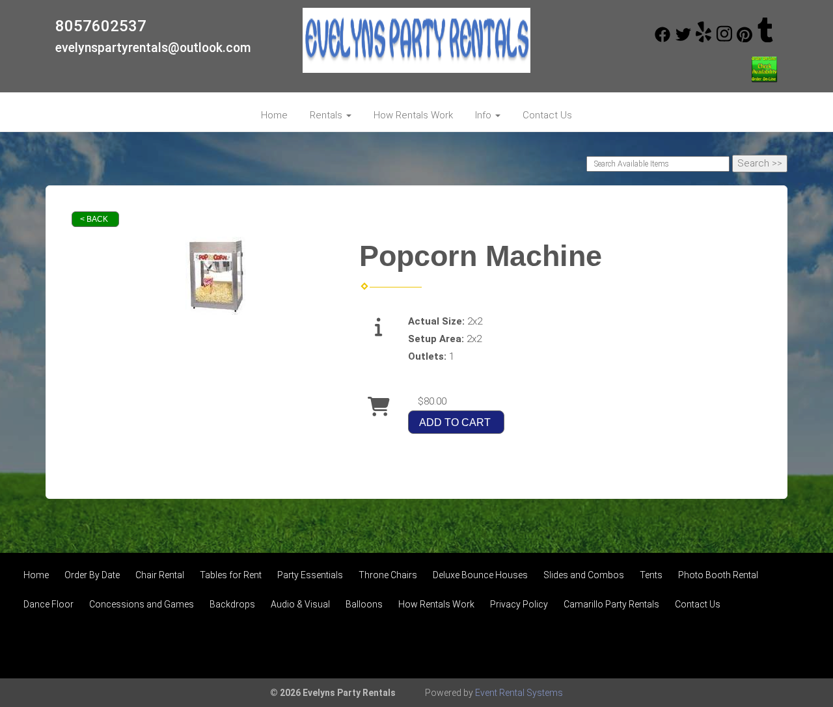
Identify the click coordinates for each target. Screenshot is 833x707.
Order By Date (92, 575)
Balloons (364, 604)
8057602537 (100, 26)
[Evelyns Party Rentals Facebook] (662, 39)
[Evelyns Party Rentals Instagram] (724, 39)
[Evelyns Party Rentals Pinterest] (744, 39)
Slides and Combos (583, 575)
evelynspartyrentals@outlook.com (153, 47)
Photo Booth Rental (718, 575)
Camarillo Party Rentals (611, 604)
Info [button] (484, 115)
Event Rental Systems (519, 692)
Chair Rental (159, 575)
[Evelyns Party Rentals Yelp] (703, 39)
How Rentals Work (413, 115)
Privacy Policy (519, 604)
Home (274, 115)
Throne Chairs (388, 575)
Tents (651, 575)
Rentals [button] (327, 115)
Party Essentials (310, 575)
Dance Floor (48, 604)
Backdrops (232, 604)
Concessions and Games (141, 604)
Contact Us (547, 115)
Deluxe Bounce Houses (480, 575)
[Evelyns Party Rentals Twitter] (683, 39)
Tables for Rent (231, 575)
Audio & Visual (300, 604)
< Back (94, 219)
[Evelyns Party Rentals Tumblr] (765, 39)
